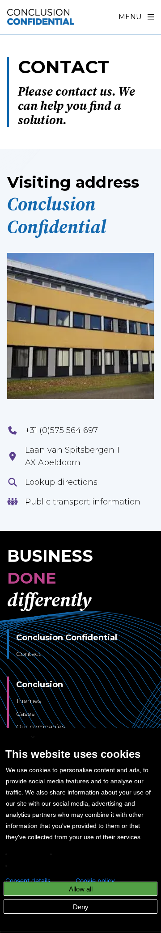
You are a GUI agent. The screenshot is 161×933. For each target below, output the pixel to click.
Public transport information (82, 502)
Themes (28, 701)
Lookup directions (61, 482)
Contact (28, 654)
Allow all (81, 889)
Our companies (40, 727)
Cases (25, 714)
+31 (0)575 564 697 (61, 430)
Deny (81, 907)
